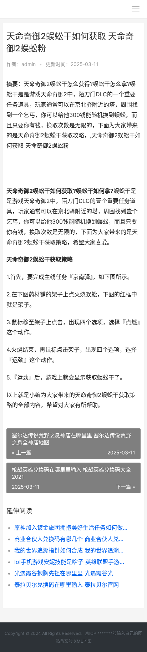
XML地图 (83, 641)
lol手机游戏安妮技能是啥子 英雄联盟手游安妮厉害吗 (71, 561)
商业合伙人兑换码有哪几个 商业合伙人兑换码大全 (71, 539)
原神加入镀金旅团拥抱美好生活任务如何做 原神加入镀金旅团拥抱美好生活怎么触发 (71, 527)
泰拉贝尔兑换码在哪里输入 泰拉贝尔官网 (66, 584)
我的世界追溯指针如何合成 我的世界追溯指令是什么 (71, 550)
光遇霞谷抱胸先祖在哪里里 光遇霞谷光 (63, 573)
